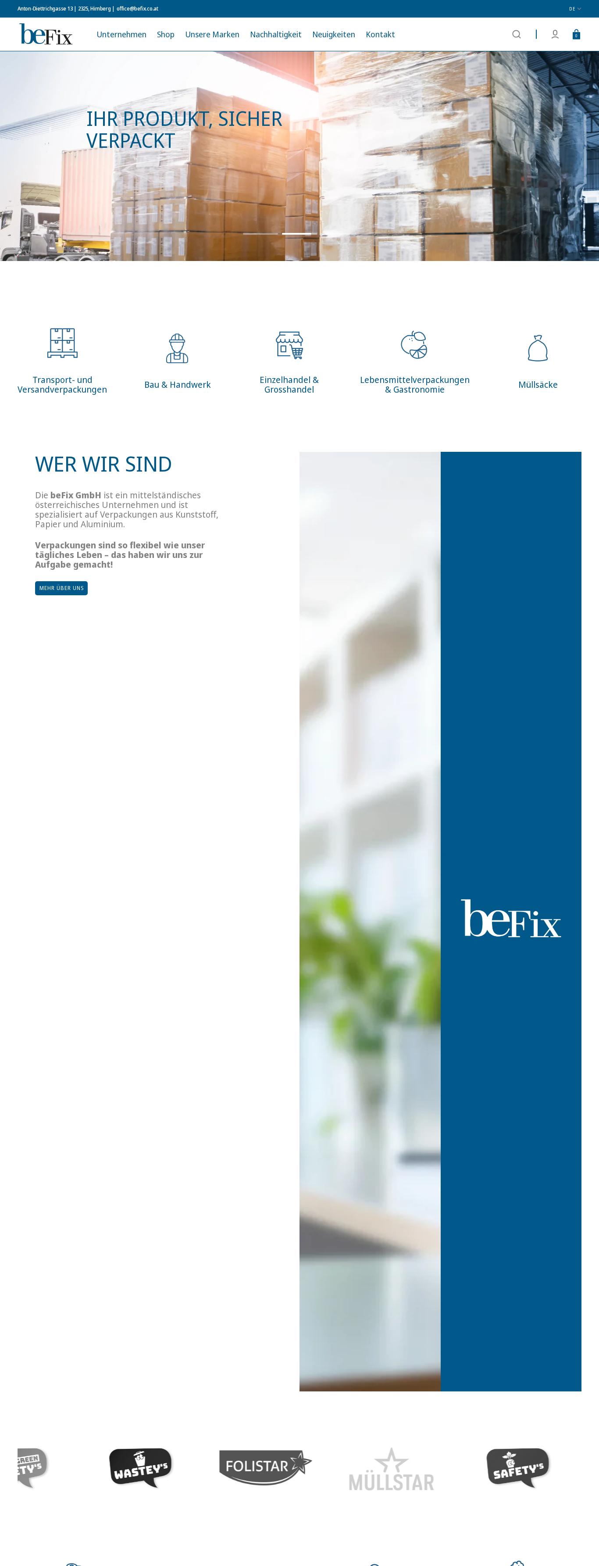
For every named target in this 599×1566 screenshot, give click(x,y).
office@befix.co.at (137, 8)
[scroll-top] (580, 1547)
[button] (516, 34)
